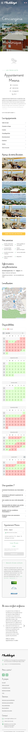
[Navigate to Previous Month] (3, 333)
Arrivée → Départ (8, 530)
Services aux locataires (7, 703)
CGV (3, 693)
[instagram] (7, 675)
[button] (14, 301)
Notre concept (5, 685)
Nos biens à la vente (7, 710)
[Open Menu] (2, 3)
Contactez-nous (6, 688)
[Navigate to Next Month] (24, 457)
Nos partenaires (6, 705)
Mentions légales (6, 690)
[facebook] (3, 675)
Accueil (4, 682)
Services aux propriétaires (8, 700)
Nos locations (5, 708)
